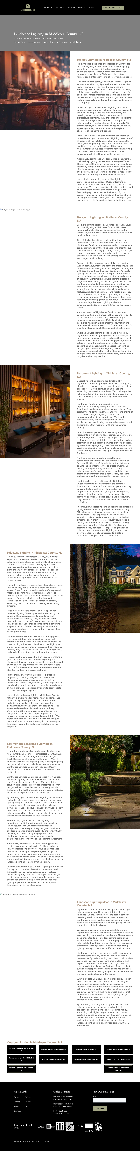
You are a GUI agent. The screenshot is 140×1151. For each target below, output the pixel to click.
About (16, 1106)
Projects (28, 1097)
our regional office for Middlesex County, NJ (34, 38)
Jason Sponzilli (58, 38)
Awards (81, 8)
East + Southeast (60, 1111)
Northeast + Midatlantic (63, 1104)
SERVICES (71, 8)
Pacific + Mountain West (63, 1106)
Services (28, 1102)
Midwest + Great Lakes (62, 1099)
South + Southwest (61, 1113)
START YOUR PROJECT (112, 7)
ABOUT (91, 8)
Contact (17, 1111)
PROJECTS (47, 8)
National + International (63, 1097)
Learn (27, 1106)
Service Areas (19, 42)
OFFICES (58, 8)
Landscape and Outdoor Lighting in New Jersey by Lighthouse (54, 42)
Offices (17, 1102)
